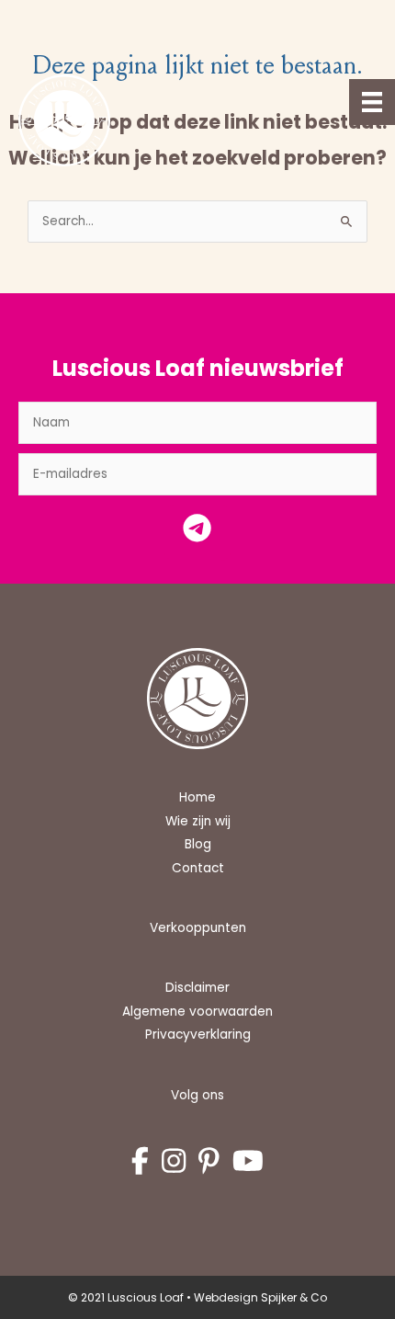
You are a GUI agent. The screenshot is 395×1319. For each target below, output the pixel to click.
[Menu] (372, 102)
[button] (197, 533)
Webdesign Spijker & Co (260, 1297)
